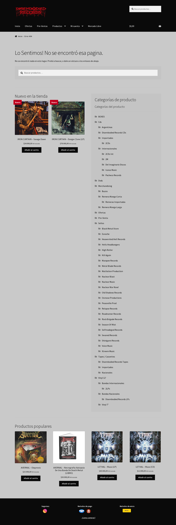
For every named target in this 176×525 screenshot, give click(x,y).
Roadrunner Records (111, 313)
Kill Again (106, 255)
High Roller (107, 250)
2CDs (107, 143)
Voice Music (107, 345)
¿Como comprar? (88, 517)
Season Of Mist (109, 324)
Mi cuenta (75, 26)
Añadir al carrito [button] (32, 150)
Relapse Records (109, 308)
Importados (107, 138)
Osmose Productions (112, 297)
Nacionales (107, 372)
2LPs (107, 388)
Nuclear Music (108, 281)
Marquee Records (110, 260)
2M (106, 159)
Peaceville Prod (109, 303)
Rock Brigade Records (112, 319)
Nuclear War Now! (110, 287)
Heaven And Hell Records (113, 239)
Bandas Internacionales (113, 383)
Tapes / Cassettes (106, 356)
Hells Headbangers (111, 244)
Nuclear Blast (108, 276)
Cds (100, 122)
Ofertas (28, 26)
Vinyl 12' (102, 377)
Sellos (101, 223)
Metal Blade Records (111, 266)
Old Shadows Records (112, 292)
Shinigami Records (110, 340)
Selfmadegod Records (112, 329)
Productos (57, 26)
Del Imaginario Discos (115, 164)
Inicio (17, 26)
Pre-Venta (103, 218)
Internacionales (109, 148)
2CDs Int (109, 154)
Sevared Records (109, 335)
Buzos (105, 191)
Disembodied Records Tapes (115, 361)
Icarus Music (111, 170)
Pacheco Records (113, 175)
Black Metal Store (110, 228)
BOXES (101, 116)
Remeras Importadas (115, 202)
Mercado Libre (94, 26)
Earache (105, 234)
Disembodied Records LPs (117, 399)
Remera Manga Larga (112, 207)
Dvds (100, 180)
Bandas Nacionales (111, 393)
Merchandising (105, 186)
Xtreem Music (108, 351)
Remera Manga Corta (112, 196)
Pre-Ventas (42, 26)
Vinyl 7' (105, 404)
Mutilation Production (112, 271)
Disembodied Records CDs (114, 132)
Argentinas (107, 127)
